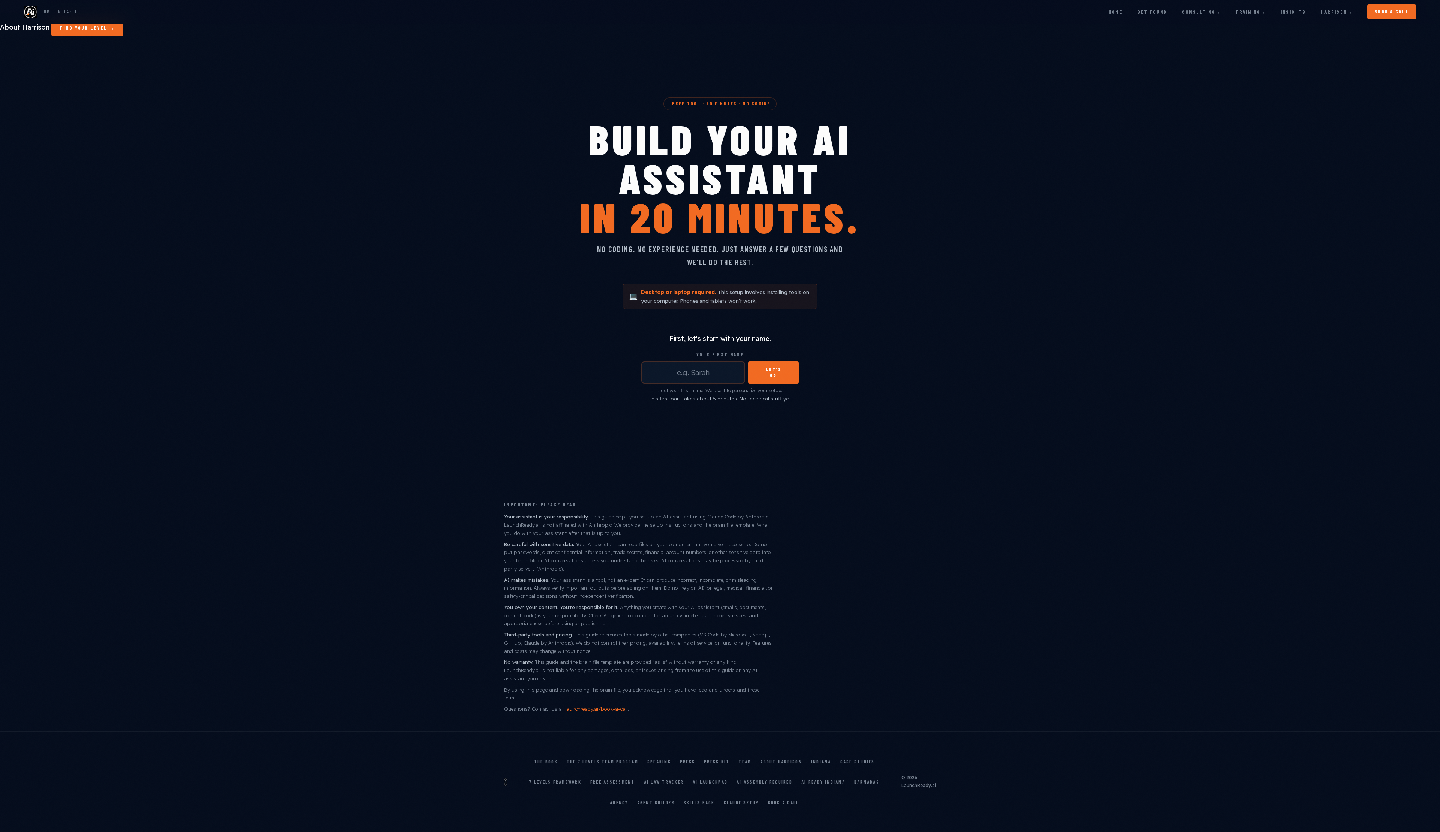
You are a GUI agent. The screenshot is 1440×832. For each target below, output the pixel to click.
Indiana (821, 761)
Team (744, 761)
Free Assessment (612, 781)
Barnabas (866, 781)
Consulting (1198, 12)
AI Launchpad (710, 781)
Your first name (720, 354)
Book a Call (783, 802)
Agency (619, 802)
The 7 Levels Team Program (602, 761)
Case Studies (857, 761)
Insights (1293, 12)
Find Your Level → (87, 27)
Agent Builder (656, 802)
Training (1247, 12)
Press (687, 761)
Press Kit (716, 761)
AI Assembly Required (764, 781)
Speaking (659, 761)
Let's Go (773, 372)
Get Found (1152, 12)
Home (1115, 12)
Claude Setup (741, 802)
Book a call (1391, 11)
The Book (546, 761)
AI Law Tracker (664, 781)
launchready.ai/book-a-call (596, 709)
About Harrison (25, 27)
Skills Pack (699, 802)
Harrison (1334, 12)
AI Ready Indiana (823, 781)
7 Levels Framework (555, 781)
